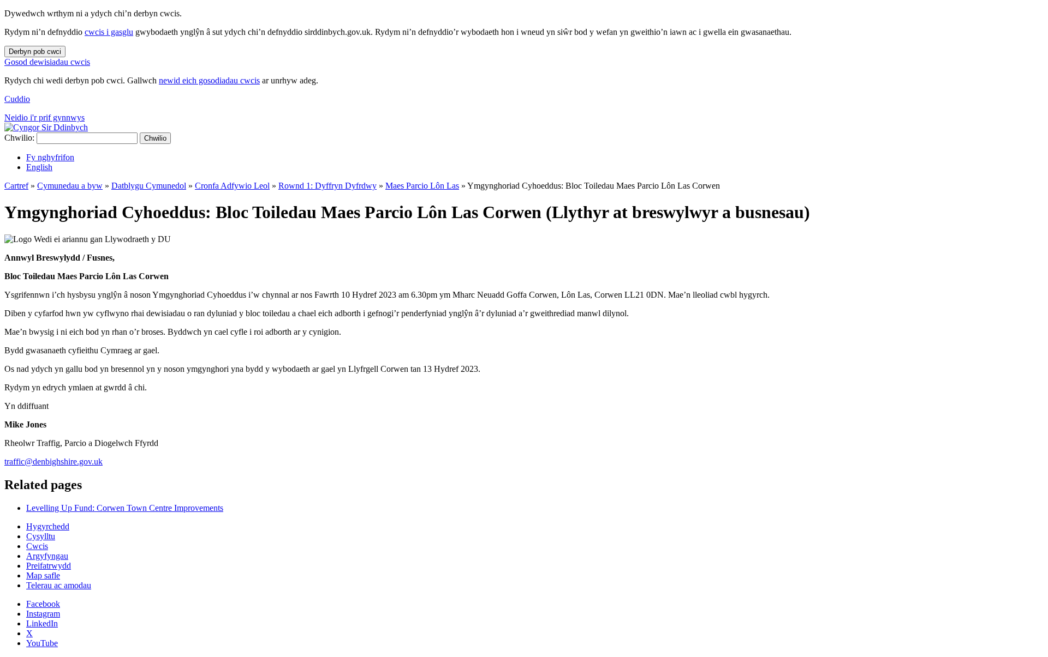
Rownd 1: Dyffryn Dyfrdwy (327, 185)
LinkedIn (42, 623)
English (39, 167)
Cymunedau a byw (70, 185)
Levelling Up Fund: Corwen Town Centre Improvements (124, 508)
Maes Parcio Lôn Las (422, 185)
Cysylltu (40, 536)
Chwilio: (19, 137)
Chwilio (155, 138)
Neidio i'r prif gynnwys (44, 117)
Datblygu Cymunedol (148, 185)
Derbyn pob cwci (35, 51)
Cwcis (37, 546)
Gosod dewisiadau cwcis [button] (47, 62)
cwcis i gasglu (109, 32)
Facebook (43, 603)
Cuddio (17, 99)
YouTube (42, 643)
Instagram (43, 613)
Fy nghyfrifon (50, 157)
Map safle (43, 575)
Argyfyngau (47, 555)
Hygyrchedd (47, 526)
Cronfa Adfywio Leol (232, 185)
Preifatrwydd (48, 565)
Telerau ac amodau (58, 585)
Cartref (16, 185)
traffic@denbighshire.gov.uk (53, 461)
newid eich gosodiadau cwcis (209, 80)
